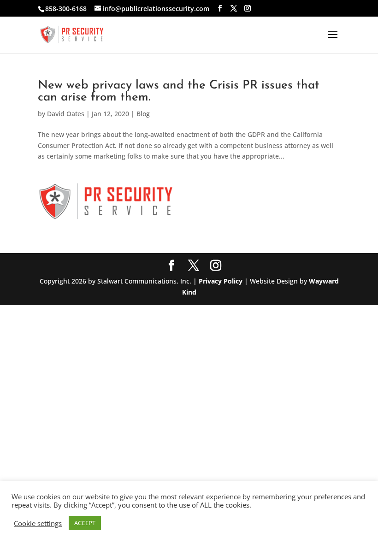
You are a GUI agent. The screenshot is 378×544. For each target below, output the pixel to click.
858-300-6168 (66, 8)
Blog (143, 113)
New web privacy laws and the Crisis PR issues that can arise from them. (178, 91)
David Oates (65, 113)
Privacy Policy (220, 281)
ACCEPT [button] (84, 523)
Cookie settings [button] (38, 523)
